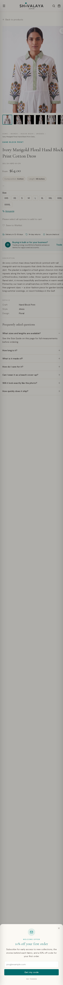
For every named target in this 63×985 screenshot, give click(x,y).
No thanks (31, 979)
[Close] (59, 928)
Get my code (31, 972)
